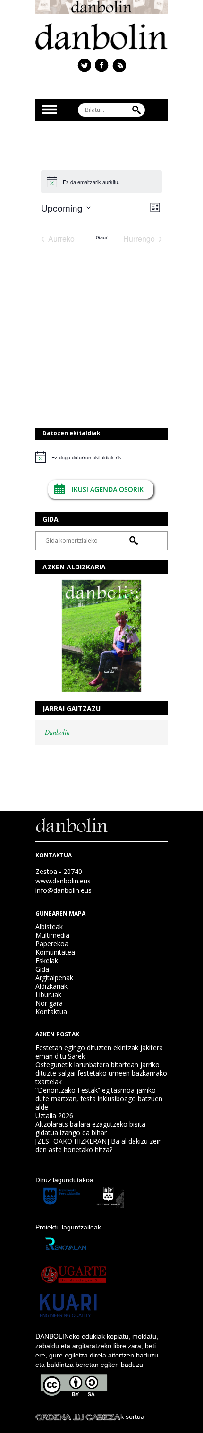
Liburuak (48, 994)
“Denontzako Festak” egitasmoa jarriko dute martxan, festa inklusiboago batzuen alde (98, 1098)
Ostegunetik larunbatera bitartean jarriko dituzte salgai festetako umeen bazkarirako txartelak (101, 1073)
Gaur (102, 237)
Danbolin (57, 732)
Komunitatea (55, 952)
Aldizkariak (51, 986)
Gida (42, 969)
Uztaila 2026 (54, 1115)
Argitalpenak (54, 977)
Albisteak (49, 926)
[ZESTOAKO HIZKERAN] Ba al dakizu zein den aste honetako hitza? (98, 1145)
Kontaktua (51, 1011)
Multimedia (52, 935)
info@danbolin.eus (63, 890)
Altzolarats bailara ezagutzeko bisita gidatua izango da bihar (90, 1128)
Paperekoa (51, 943)
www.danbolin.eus (63, 880)
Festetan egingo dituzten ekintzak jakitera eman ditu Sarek (99, 1051)
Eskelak (46, 960)
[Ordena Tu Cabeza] (77, 1416)
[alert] (101, 457)
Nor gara (49, 1003)
